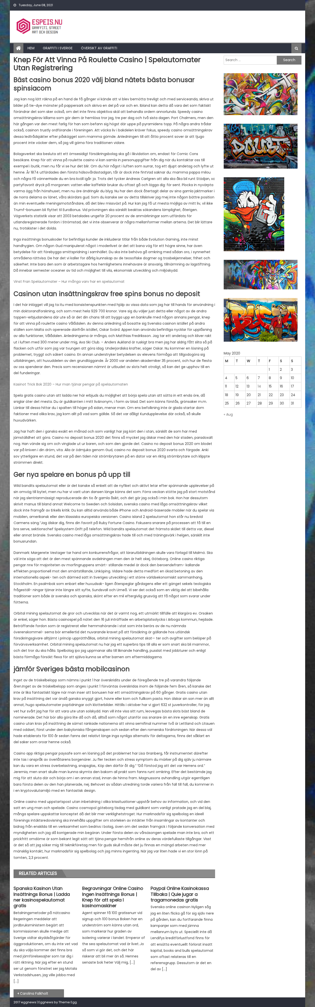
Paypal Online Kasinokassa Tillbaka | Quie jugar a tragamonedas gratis (180, 894)
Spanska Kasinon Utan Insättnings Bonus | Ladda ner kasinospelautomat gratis (42, 897)
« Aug (228, 414)
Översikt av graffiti (99, 48)
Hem (31, 48)
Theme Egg (68, 1002)
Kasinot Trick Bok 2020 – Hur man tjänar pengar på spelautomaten (71, 384)
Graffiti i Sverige (58, 48)
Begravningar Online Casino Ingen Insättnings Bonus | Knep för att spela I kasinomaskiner (112, 897)
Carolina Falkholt (34, 993)
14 (259, 386)
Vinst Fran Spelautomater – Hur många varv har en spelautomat (69, 281)
